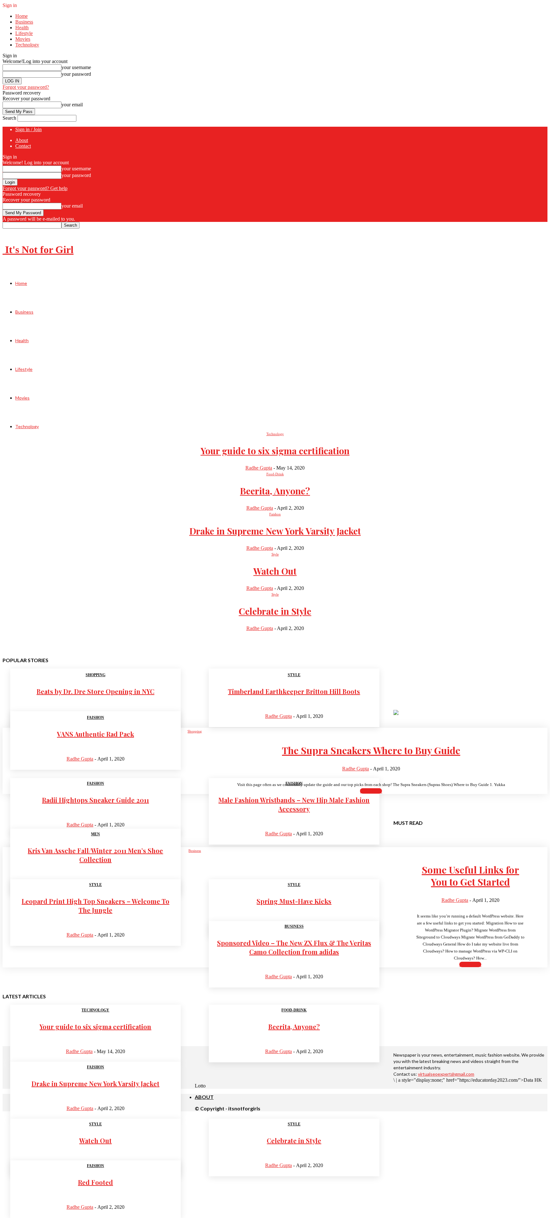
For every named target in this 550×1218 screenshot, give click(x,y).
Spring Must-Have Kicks (294, 901)
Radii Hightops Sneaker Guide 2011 (95, 800)
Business (24, 22)
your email (72, 104)
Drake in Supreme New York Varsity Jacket (275, 531)
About (21, 140)
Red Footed (95, 1182)
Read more (371, 791)
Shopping (95, 675)
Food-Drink (275, 474)
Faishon (275, 514)
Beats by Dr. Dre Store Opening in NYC (95, 691)
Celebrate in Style (275, 611)
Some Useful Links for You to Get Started (470, 875)
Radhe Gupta (258, 468)
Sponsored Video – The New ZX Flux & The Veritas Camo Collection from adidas (294, 947)
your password (76, 74)
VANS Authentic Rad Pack (95, 734)
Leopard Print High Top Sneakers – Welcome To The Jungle (95, 905)
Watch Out (275, 571)
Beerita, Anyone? (275, 491)
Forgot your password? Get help (35, 188)
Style (275, 554)
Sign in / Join (28, 129)
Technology (27, 44)
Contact (23, 146)
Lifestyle (24, 33)
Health (22, 27)
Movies (22, 39)
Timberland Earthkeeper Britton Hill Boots (294, 691)
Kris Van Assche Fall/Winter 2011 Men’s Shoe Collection (95, 855)
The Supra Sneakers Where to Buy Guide (371, 750)
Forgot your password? (26, 87)
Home (21, 16)
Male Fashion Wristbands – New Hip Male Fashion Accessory (294, 804)
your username (76, 67)
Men (95, 834)
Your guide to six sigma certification (275, 451)
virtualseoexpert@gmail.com (446, 1074)
